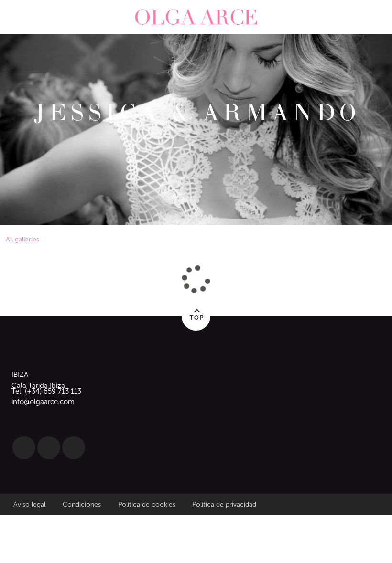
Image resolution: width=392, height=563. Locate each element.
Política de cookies (146, 504)
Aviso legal (29, 504)
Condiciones (83, 504)
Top (197, 317)
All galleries (22, 239)
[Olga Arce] (196, 17)
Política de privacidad (224, 504)
